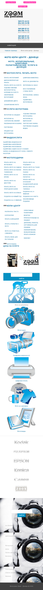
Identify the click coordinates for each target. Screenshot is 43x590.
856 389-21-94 (23, 38)
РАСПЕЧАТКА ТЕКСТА (11, 211)
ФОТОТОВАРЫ (11, 244)
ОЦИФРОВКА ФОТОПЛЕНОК (12, 147)
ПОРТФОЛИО (8, 127)
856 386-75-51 (23, 31)
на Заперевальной (11, 529)
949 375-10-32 (23, 21)
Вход (7, 566)
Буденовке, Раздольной (13, 532)
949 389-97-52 (23, 29)
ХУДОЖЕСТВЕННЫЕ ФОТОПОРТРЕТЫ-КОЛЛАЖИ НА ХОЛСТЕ (11, 90)
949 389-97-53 (23, 36)
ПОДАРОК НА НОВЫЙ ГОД (12, 196)
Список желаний (11, 573)
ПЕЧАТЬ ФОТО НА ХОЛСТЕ (12, 85)
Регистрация (9, 569)
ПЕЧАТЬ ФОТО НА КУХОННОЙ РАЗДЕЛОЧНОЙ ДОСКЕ (30, 182)
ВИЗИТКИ (27, 215)
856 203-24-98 (23, 23)
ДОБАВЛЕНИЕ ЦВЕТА (11, 101)
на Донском (9, 525)
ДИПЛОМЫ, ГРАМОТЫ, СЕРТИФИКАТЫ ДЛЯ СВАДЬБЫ (31, 225)
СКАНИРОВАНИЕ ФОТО (11, 104)
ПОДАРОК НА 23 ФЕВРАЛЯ (13, 200)
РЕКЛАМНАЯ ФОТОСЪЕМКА (13, 123)
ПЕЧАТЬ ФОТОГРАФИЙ (11, 78)
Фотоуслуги (9, 545)
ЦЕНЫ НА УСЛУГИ (11, 246)
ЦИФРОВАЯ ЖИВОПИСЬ (31, 78)
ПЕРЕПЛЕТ (27, 238)
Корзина (8, 576)
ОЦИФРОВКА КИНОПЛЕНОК (12, 144)
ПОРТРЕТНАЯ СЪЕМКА (30, 123)
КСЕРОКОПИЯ (9, 215)
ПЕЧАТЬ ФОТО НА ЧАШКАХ (13, 167)
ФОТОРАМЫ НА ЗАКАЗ (30, 85)
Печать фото (9, 552)
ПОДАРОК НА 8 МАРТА (30, 196)
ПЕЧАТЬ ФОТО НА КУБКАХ (12, 193)
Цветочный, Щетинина (13, 536)
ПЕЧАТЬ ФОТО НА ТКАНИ (31, 167)
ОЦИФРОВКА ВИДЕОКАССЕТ (12, 142)
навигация (11, 45)
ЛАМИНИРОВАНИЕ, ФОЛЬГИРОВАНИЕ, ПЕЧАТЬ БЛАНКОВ (30, 232)
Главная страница (11, 50)
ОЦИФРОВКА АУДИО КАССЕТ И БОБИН (15, 149)
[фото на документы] (21, 302)
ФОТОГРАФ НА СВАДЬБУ (12, 115)
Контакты (8, 556)
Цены (7, 549)
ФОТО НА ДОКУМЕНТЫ (30, 81)
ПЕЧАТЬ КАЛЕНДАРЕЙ (12, 219)
